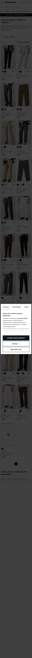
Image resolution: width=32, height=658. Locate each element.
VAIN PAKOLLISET (16, 349)
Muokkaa (15, 344)
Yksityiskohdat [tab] (16, 307)
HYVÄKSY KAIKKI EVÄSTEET (16, 338)
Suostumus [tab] (6, 307)
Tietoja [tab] (26, 307)
